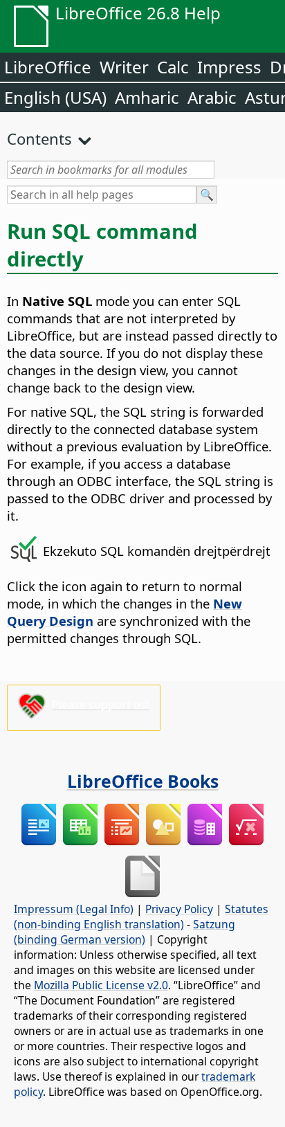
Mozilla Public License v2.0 (101, 985)
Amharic (147, 97)
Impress (229, 66)
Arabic (212, 97)
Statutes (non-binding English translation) (141, 916)
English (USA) (55, 97)
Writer (124, 66)
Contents (39, 138)
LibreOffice (47, 66)
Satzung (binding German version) (124, 932)
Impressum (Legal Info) (74, 909)
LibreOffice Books (143, 781)
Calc (173, 66)
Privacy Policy (179, 909)
